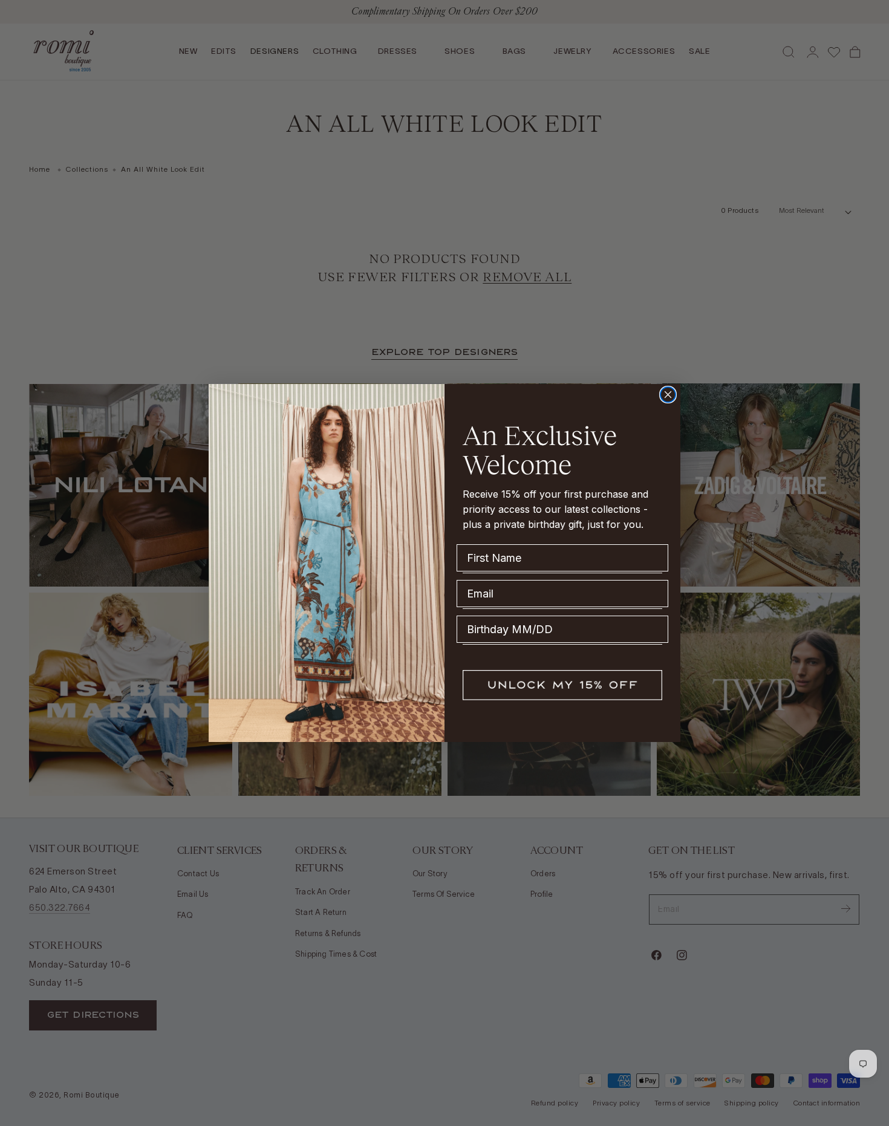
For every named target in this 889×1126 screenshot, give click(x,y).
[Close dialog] (668, 394)
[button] (562, 685)
